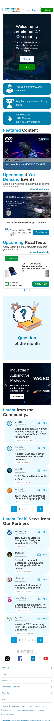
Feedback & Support (18, 706)
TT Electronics (28, 591)
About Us (5, 706)
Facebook (20, 658)
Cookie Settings (8, 714)
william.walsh (21, 578)
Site (23, 10)
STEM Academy (29, 440)
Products (5, 693)
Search (28, 10)
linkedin (33, 658)
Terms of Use (40, 706)
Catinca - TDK (21, 531)
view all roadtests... (40, 252)
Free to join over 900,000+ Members (29, 88)
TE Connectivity (29, 633)
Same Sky (27, 611)
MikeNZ (18, 422)
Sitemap (41, 710)
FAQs (30, 706)
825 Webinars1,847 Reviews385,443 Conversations (27, 118)
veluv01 (18, 469)
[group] (27, 152)
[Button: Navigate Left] (14, 509)
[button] (6, 151)
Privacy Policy (8, 710)
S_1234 (18, 617)
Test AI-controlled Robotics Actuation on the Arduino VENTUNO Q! (34, 267)
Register (27, 67)
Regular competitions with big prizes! (31, 103)
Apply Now (41, 284)
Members (5, 668)
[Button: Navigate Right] (40, 509)
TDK (25, 546)
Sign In (27, 59)
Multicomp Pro (28, 571)
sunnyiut (19, 489)
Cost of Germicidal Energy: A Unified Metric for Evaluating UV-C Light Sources (27, 222)
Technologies (7, 680)
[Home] (11, 10)
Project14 (27, 462)
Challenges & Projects (11, 687)
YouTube (46, 658)
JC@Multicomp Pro (24, 553)
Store (4, 699)
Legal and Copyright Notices (25, 710)
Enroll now (41, 232)
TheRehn (19, 447)
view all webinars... (40, 189)
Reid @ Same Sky (23, 598)
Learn (4, 674)
